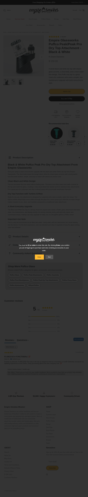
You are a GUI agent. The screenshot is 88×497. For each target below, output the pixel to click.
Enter (39, 257)
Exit (49, 257)
